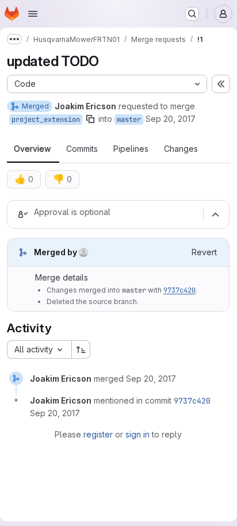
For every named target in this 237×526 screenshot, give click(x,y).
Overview (32, 148)
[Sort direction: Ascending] (81, 349)
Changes (181, 148)
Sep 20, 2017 (171, 119)
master (129, 119)
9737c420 (179, 290)
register (98, 434)
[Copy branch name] (90, 119)
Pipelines (130, 148)
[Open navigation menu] (33, 14)
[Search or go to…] (192, 14)
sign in (137, 434)
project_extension (46, 119)
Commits (82, 148)
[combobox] (39, 349)
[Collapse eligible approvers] (215, 214)
